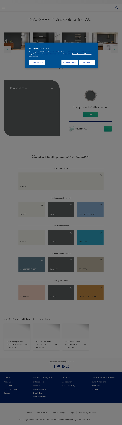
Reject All (86, 62)
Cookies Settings (37, 62)
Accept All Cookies (69, 62)
